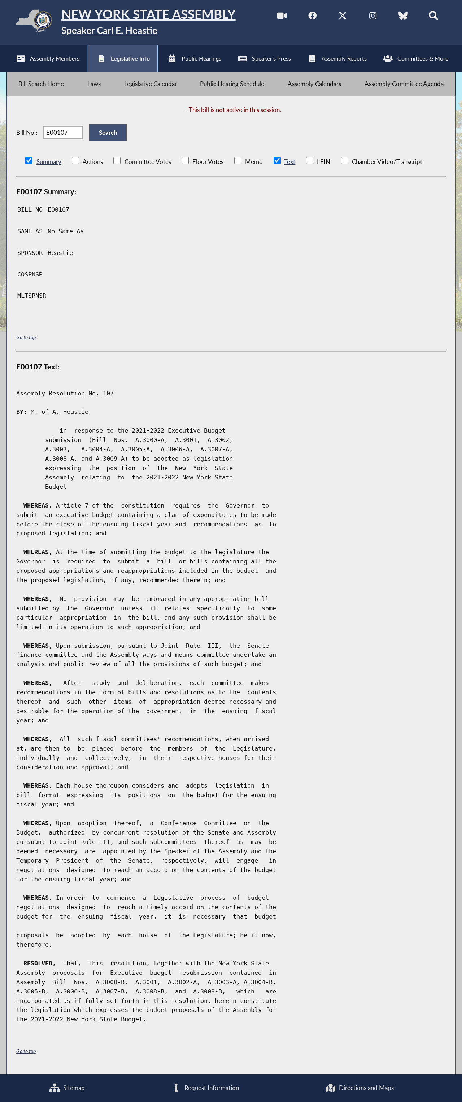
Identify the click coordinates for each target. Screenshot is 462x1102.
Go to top (26, 337)
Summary (48, 161)
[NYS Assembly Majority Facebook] (312, 17)
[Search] (433, 17)
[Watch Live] (282, 17)
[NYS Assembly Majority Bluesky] (403, 17)
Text (289, 161)
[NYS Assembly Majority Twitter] (343, 17)
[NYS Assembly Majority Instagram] (373, 17)
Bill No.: (26, 132)
